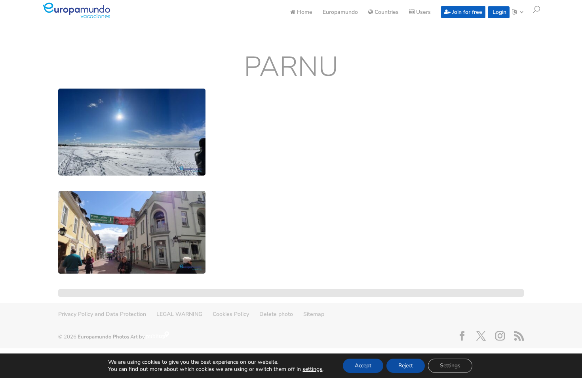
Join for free (466, 12)
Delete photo (276, 314)
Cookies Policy (231, 314)
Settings (450, 365)
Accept (363, 365)
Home (303, 12)
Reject (405, 365)
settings (312, 369)
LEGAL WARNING (179, 314)
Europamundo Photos (103, 336)
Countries (386, 12)
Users (423, 12)
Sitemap (313, 314)
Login (498, 12)
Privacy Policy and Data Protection (102, 314)
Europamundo (340, 12)
